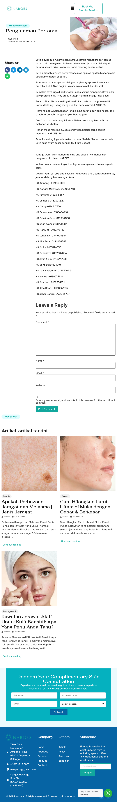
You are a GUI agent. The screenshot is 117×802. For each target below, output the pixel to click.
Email (40, 373)
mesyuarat (11, 416)
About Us (43, 751)
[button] (7, 70)
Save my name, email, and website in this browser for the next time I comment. (75, 401)
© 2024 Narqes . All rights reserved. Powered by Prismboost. (41, 796)
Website (40, 385)
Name (40, 361)
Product (42, 760)
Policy (62, 751)
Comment (42, 322)
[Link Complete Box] (29, 492)
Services (42, 756)
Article (62, 747)
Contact (42, 765)
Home (41, 747)
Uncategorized (18, 25)
